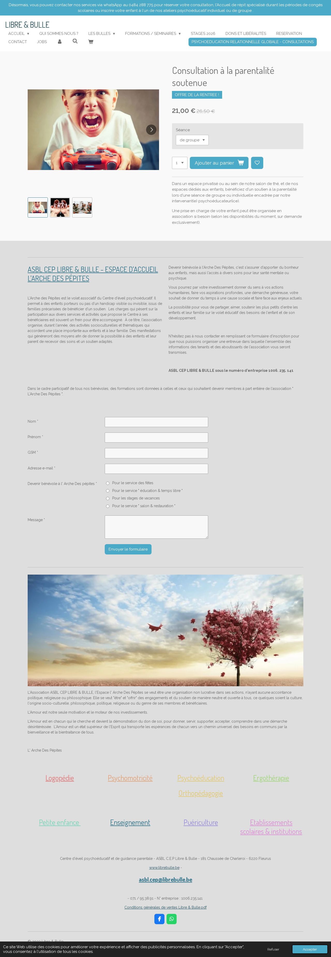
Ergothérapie (271, 777)
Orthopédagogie (200, 793)
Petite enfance (60, 822)
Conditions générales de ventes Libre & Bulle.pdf (165, 907)
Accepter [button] (310, 949)
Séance (183, 130)
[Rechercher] (75, 41)
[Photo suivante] (151, 130)
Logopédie (60, 777)
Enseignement (130, 822)
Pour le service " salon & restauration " (143, 506)
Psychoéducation (200, 777)
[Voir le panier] (90, 42)
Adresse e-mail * (41, 468)
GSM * (33, 452)
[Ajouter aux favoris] (257, 163)
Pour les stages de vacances (136, 498)
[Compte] (59, 42)
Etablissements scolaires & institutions (271, 826)
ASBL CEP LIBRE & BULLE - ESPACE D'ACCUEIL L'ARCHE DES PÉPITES (93, 274)
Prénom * (35, 437)
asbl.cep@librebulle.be (165, 879)
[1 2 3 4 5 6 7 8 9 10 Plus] (179, 163)
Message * (36, 520)
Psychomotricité (130, 777)
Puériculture (201, 822)
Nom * (33, 421)
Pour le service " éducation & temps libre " (147, 491)
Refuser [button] (273, 949)
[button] (38, 207)
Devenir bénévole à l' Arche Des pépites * (62, 484)
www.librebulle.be (164, 868)
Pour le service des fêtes (132, 483)
